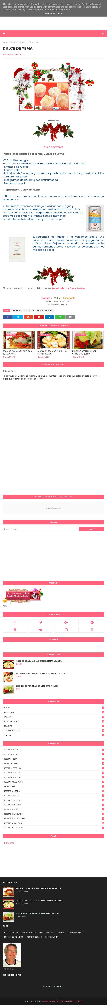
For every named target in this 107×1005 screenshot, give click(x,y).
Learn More (49, 14)
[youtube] (92, 630)
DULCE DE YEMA (53, 147)
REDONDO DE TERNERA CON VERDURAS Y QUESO (84, 352)
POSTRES (60, 932)
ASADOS (54, 708)
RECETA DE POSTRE (16, 42)
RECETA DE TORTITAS (53, 768)
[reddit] (92, 622)
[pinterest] (15, 630)
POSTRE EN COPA (46, 932)
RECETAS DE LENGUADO (54, 814)
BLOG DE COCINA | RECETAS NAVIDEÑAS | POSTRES (62, 1001)
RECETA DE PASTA (53, 750)
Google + (46, 298)
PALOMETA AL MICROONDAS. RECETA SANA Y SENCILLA (40, 673)
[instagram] (66, 630)
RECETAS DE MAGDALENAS (54, 818)
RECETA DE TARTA (54, 763)
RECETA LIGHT (53, 786)
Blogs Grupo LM (11, 54)
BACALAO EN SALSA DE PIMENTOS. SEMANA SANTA (17, 352)
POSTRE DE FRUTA (29, 932)
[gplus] (66, 622)
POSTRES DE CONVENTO (13, 937)
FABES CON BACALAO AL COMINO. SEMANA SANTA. (52, 352)
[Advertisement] (35, 23)
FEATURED (30, 310)
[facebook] (15, 622)
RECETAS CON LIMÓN (53, 805)
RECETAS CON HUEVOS (54, 800)
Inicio (5, 42)
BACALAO (54, 717)
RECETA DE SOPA (53, 759)
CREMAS (53, 735)
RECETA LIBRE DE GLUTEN (54, 782)
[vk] (41, 630)
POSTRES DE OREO (34, 937)
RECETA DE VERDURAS (53, 777)
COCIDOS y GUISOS (54, 730)
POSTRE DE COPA (11, 932)
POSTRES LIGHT (51, 937)
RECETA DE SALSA (54, 754)
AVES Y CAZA (54, 712)
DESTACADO (17, 310)
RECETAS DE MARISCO (54, 823)
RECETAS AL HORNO (54, 791)
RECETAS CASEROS (53, 795)
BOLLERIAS (53, 726)
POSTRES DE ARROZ (75, 932)
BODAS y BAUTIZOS (54, 721)
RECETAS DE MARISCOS (53, 828)
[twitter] (41, 622)
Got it (61, 14)
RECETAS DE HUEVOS (53, 809)
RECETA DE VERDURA (54, 773)
